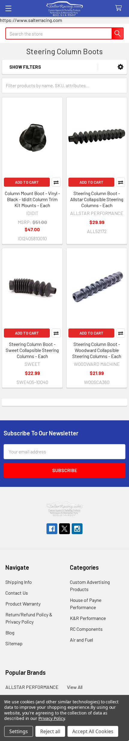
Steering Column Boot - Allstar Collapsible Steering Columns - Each (96, 199)
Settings (18, 731)
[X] (64, 528)
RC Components (86, 629)
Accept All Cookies (92, 731)
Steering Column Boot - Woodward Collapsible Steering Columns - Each (96, 350)
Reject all (50, 731)
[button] (120, 67)
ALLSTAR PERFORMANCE (31, 687)
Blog (9, 632)
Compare (56, 182)
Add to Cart (27, 182)
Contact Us (16, 593)
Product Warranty (22, 603)
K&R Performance (88, 618)
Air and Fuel (81, 640)
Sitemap (13, 643)
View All (74, 687)
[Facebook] (51, 528)
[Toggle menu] (8, 8)
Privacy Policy (51, 718)
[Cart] (120, 8)
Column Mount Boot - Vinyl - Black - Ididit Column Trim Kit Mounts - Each (32, 199)
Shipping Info (18, 582)
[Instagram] (77, 528)
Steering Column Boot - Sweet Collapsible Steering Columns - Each (32, 350)
